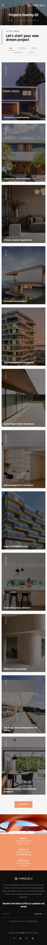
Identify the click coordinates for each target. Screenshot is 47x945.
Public (6, 375)
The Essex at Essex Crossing (16, 117)
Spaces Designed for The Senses (18, 485)
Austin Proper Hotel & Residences (19, 424)
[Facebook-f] (14, 938)
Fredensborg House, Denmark (17, 178)
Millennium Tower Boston (15, 669)
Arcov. (23, 933)
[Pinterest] (32, 938)
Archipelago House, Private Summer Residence (20, 790)
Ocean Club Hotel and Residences (19, 362)
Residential (6, 132)
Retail (6, 252)
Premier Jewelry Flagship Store (18, 240)
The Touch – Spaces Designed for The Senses (20, 729)
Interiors (6, 70)
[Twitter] (20, 938)
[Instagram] (26, 938)
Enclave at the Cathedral (15, 301)
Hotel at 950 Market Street (16, 546)
